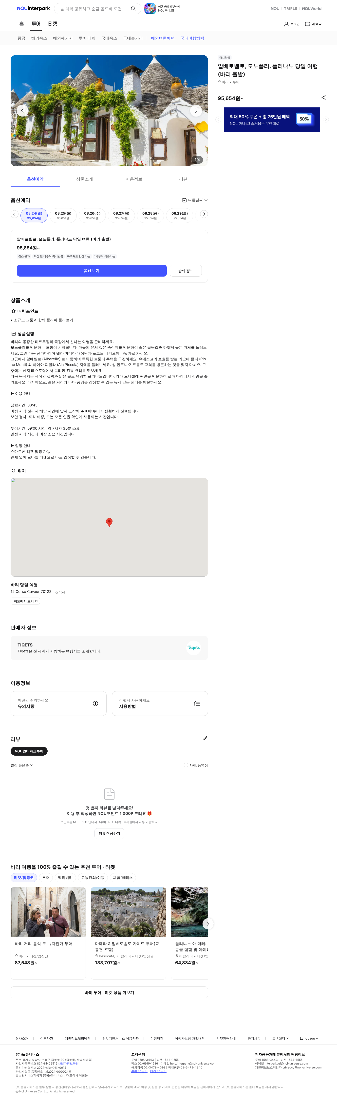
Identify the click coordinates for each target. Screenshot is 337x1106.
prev (218, 119)
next (326, 119)
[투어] (36, 23)
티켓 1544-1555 (168, 1060)
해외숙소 (39, 38)
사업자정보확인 (68, 1063)
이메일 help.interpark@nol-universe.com (188, 1063)
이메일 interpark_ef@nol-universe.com (281, 1063)
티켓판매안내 (226, 1038)
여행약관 (156, 1038)
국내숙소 (109, 38)
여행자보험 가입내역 (190, 1038)
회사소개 (22, 1038)
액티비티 (65, 877)
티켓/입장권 (24, 877)
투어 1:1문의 (139, 1071)
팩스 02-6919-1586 (144, 1063)
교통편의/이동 (93, 877)
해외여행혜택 (163, 38)
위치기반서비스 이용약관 (120, 1038)
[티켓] (52, 23)
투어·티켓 (87, 38)
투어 (46, 877)
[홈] (21, 23)
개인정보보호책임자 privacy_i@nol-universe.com (288, 1067)
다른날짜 (195, 200)
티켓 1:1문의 (158, 1071)
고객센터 (278, 1038)
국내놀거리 (133, 38)
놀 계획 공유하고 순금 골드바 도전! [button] (91, 8)
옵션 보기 (91, 270)
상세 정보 (186, 270)
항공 (21, 38)
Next (208, 923)
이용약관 (46, 1038)
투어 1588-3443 (142, 1060)
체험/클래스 (123, 877)
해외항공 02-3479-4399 (148, 1067)
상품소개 (84, 179)
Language (307, 1038)
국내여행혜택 (192, 38)
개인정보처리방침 (78, 1038)
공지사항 (254, 1038)
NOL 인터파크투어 (29, 751)
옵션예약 (35, 179)
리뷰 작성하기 (109, 833)
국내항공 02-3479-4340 (185, 1067)
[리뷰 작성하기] (205, 739)
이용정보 (134, 179)
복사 (62, 592)
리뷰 (183, 179)
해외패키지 (63, 38)
